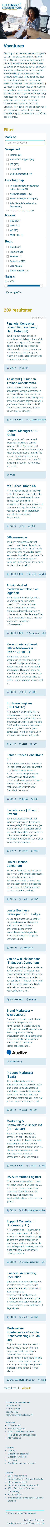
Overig (15, 169)
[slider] (6, 285)
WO (14, 230)
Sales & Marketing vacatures (21, 1431)
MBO (14, 225)
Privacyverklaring (36, 1523)
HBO (15, 221)
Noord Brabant (19, 270)
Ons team (12, 1460)
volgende (26, 1388)
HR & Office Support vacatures (22, 1435)
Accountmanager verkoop (24, 198)
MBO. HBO (16, 235)
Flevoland (16, 251)
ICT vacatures (14, 1425)
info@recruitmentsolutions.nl (19, 1415)
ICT (14, 164)
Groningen (16, 266)
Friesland (16, 256)
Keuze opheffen (14, 292)
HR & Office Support (22, 159)
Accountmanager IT (21, 194)
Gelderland (17, 261)
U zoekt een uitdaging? (18, 1454)
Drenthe (15, 247)
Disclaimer (28, 1520)
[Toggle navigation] (43, 9)
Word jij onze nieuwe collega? (22, 1463)
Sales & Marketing (21, 173)
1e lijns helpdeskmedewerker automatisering (24, 187)
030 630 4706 (12, 1412)
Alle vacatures (14, 1438)
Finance (16, 155)
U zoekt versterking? (17, 1457)
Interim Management (17, 1482)
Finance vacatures (16, 1428)
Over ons (12, 1450)
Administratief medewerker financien (23, 205)
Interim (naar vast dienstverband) (23, 1485)
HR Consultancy (15, 1494)
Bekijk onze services (17, 1476)
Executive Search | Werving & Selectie (25, 1479)
